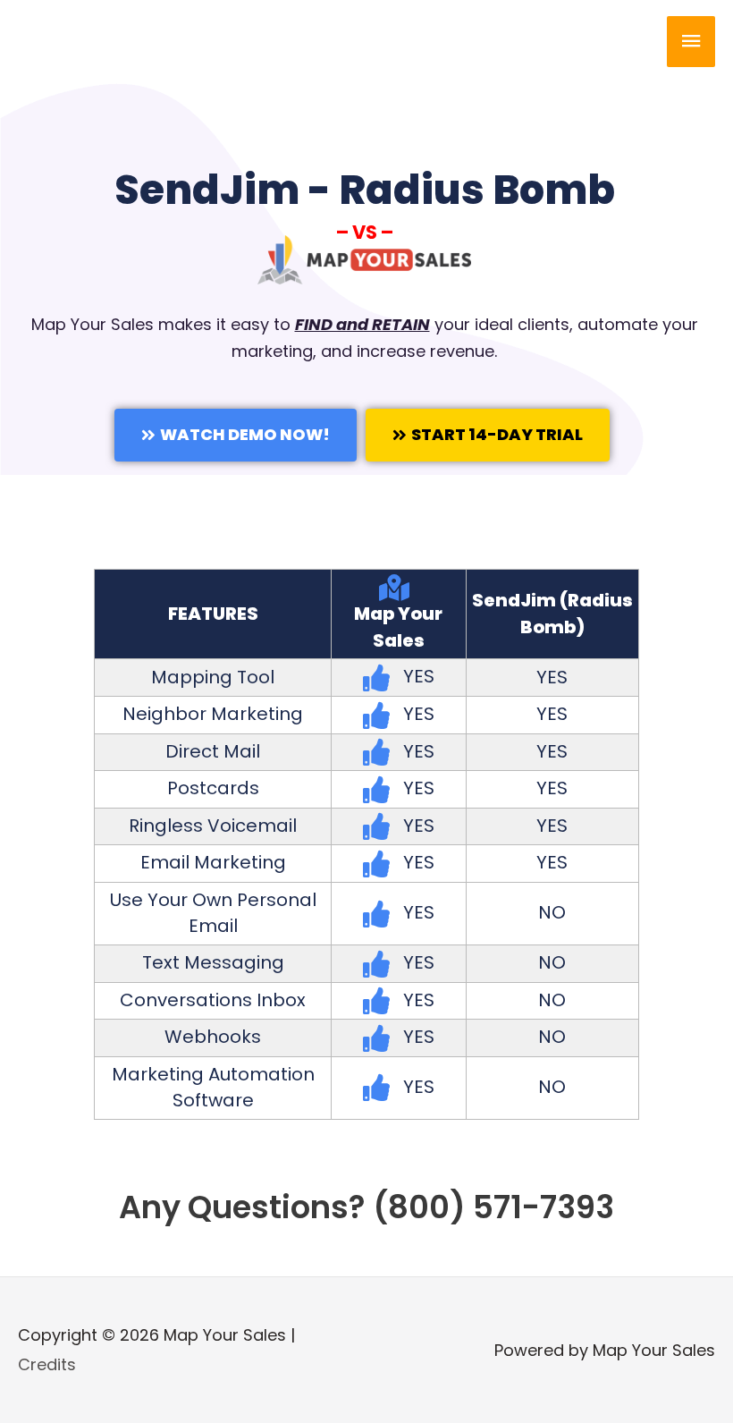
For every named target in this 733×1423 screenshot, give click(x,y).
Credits (47, 1364)
